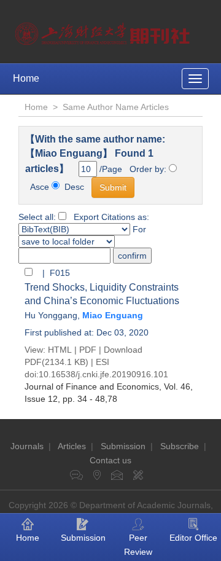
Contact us (110, 460)
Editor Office (193, 538)
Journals (27, 446)
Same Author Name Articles (116, 107)
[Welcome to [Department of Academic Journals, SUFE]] (104, 31)
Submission (123, 446)
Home (26, 78)
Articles (72, 446)
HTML (60, 350)
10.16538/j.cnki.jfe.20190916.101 (103, 374)
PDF (87, 350)
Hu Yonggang (51, 315)
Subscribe (179, 446)
